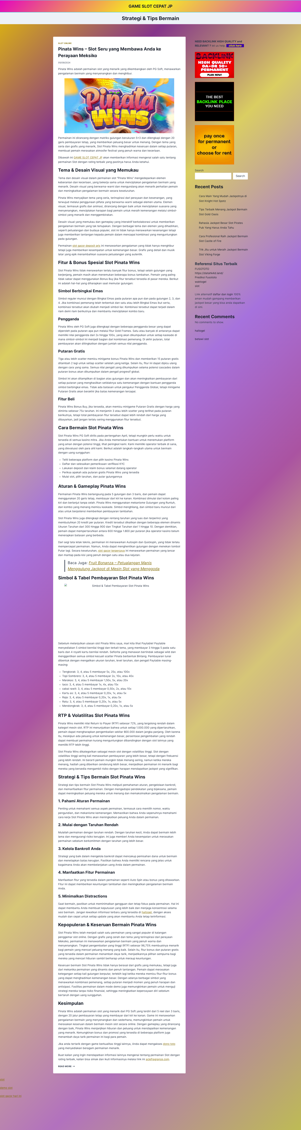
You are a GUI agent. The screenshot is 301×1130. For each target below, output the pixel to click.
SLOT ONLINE (65, 43)
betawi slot (202, 339)
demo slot (6, 1087)
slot (197, 286)
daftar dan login (223, 294)
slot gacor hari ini (10, 1096)
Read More (66, 1066)
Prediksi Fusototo (206, 277)
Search (199, 170)
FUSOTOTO (202, 268)
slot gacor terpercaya (111, 550)
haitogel (200, 330)
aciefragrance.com (157, 1059)
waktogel (200, 281)
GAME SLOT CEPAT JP (88, 157)
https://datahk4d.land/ (209, 273)
